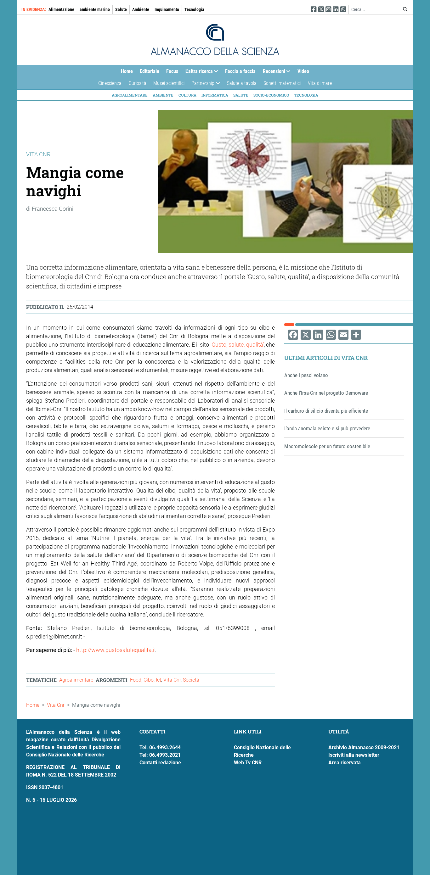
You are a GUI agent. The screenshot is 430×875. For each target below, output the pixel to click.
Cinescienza (110, 83)
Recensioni (272, 72)
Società (191, 680)
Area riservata (344, 763)
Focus (172, 71)
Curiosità (137, 83)
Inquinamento (167, 9)
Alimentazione (61, 9)
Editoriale (149, 71)
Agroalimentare (130, 95)
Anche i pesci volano (306, 375)
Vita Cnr (172, 680)
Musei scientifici (168, 83)
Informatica (214, 95)
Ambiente (140, 9)
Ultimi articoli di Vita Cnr (326, 357)
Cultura (187, 95)
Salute (121, 9)
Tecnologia (194, 9)
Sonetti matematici (282, 83)
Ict (158, 680)
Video (303, 71)
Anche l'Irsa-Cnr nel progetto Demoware (326, 393)
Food (135, 680)
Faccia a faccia (240, 71)
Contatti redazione (160, 763)
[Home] (215, 39)
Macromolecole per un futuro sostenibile (327, 446)
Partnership (201, 84)
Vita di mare (320, 83)
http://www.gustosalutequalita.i (115, 650)
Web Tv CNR (248, 763)
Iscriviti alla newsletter (353, 755)
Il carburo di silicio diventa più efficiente (326, 411)
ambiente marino (95, 9)
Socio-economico (271, 95)
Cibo (149, 680)
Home (127, 71)
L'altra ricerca (197, 72)
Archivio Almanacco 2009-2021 (363, 747)
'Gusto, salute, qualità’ (237, 344)
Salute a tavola (242, 83)
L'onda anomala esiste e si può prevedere (327, 428)
